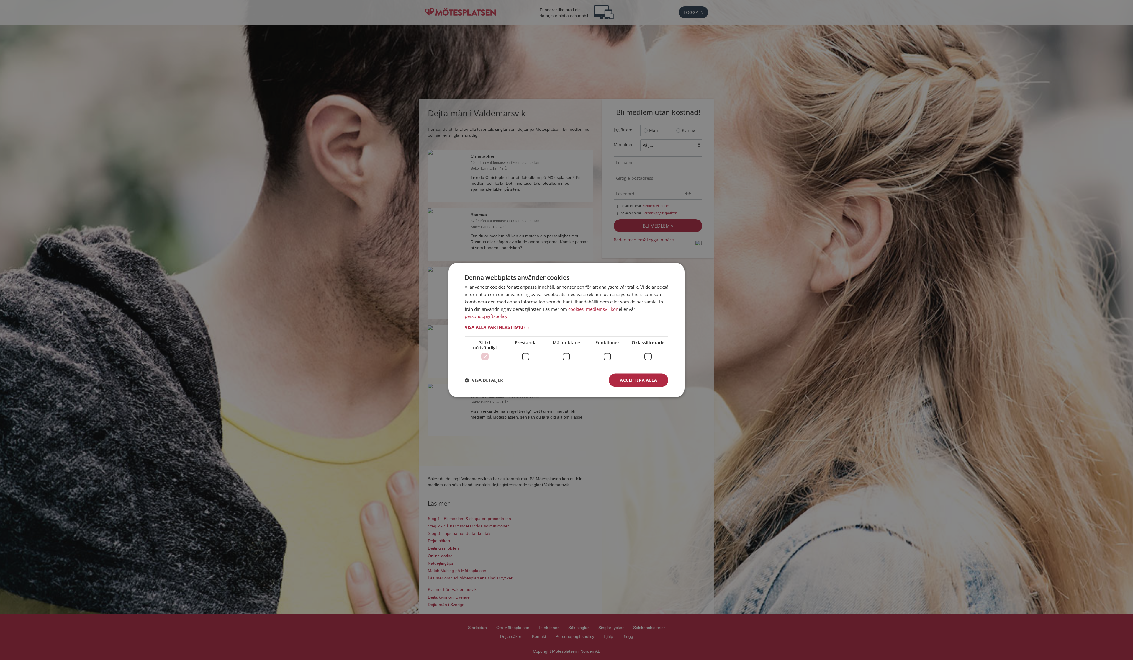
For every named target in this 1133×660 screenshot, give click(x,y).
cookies (576, 309)
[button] (566, 327)
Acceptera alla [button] (638, 380)
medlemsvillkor (602, 309)
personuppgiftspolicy (486, 316)
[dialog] (566, 330)
